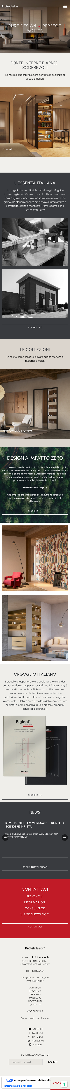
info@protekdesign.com (35, 977)
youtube (37, 1029)
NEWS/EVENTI (35, 1001)
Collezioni (35, 987)
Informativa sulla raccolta (18, 1085)
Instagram (37, 1040)
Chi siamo (35, 994)
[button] (65, 837)
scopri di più (35, 327)
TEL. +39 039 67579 (35, 971)
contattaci (60, 1083)
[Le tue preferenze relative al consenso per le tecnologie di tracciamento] (64, 1084)
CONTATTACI (35, 926)
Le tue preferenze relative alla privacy (37, 1080)
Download (35, 991)
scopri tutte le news (35, 867)
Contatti (35, 1004)
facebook (37, 1033)
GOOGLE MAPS (35, 1011)
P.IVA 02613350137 (35, 981)
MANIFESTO (35, 998)
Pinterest (37, 1037)
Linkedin (37, 1044)
